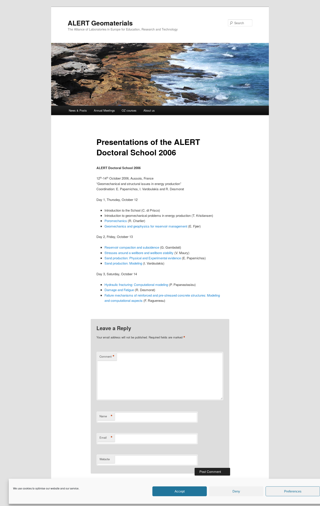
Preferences (292, 491)
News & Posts (78, 110)
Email (106, 437)
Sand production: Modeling (123, 263)
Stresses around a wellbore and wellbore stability (138, 252)
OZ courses (129, 110)
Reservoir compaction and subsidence (131, 247)
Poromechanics (115, 220)
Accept (180, 491)
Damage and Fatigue (119, 289)
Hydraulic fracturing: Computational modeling (136, 284)
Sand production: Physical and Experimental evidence (143, 258)
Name (106, 416)
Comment (107, 356)
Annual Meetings (104, 110)
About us (149, 110)
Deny (236, 491)
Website (104, 459)
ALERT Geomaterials (100, 22)
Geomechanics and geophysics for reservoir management (145, 226)
